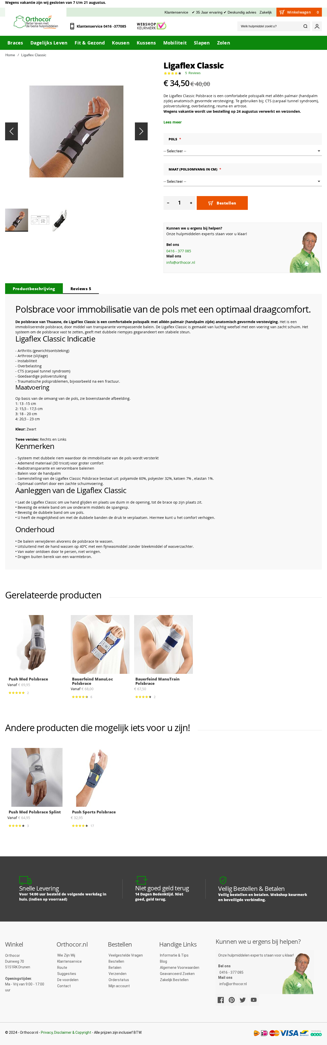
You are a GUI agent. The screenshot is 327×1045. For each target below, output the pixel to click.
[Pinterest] (232, 1000)
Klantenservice (176, 12)
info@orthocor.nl (180, 262)
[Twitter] (243, 1000)
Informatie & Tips (174, 955)
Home (10, 55)
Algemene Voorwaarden (179, 968)
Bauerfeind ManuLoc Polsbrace (92, 681)
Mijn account (119, 986)
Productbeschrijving (34, 288)
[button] (11, 131)
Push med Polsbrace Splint (35, 811)
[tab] (34, 288)
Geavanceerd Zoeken (177, 974)
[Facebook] (221, 1000)
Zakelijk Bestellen (174, 980)
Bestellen (116, 961)
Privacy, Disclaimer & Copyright (66, 1032)
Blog (163, 961)
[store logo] (36, 22)
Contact (64, 986)
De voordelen (67, 980)
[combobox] (273, 26)
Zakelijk (266, 12)
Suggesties (66, 974)
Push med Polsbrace (28, 678)
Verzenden (117, 974)
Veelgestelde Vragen (126, 955)
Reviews (81, 288)
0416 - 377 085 (178, 250)
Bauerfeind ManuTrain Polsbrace (157, 681)
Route (62, 968)
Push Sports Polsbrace (94, 811)
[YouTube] (254, 1000)
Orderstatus (119, 980)
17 (93, 825)
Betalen (115, 968)
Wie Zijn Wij (66, 955)
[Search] (305, 26)
